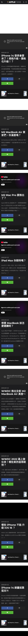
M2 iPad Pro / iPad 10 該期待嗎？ (14, 93)
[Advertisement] (14, 19)
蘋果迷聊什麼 (5, 52)
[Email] (19, 78)
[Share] (7, 78)
